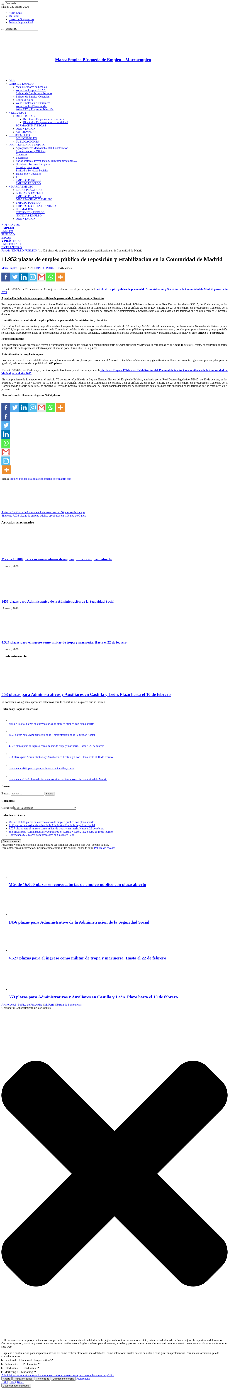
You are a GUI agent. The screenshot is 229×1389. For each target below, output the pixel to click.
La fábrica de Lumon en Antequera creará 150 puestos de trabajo (43, 512)
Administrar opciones (13, 1375)
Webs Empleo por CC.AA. (31, 90)
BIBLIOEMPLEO (19, 135)
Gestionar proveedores (65, 1375)
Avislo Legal (8, 1004)
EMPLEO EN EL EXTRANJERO (36, 205)
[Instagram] (32, 277)
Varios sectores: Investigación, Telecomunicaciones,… (46, 160)
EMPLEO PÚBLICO (28, 180)
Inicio (12, 80)
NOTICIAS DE (10, 226)
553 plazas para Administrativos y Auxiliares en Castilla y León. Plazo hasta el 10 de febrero (86, 694)
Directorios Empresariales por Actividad (45, 122)
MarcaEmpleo (9, 268)
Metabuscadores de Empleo (31, 86)
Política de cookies (104, 847)
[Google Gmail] (41, 277)
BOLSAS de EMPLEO (29, 192)
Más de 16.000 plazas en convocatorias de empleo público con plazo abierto (56, 559)
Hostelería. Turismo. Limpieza (33, 164)
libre (55, 478)
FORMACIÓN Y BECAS (31, 125)
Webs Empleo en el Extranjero (33, 102)
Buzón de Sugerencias (21, 19)
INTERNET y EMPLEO (30, 212)
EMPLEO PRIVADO (28, 183)
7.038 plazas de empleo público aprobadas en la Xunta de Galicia (43, 515)
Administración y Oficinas (30, 151)
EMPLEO (8, 233)
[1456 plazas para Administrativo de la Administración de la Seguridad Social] (12, 731)
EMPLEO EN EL (11, 246)
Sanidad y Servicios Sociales (32, 170)
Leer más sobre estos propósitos (96, 1375)
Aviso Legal (15, 12)
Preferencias (42, 1378)
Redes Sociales (24, 99)
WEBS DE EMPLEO (21, 83)
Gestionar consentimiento (16, 1385)
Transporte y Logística (28, 173)
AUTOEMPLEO (26, 131)
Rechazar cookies (23, 1378)
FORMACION (24, 209)
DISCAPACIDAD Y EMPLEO (34, 199)
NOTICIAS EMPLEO (29, 215)
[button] (114, 1174)
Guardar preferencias (63, 1378)
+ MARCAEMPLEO (21, 186)
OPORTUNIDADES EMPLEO (27, 144)
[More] (60, 277)
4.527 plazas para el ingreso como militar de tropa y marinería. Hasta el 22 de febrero (64, 642)
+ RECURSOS (17, 112)
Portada (5, 250)
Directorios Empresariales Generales (43, 119)
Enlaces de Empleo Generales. (33, 96)
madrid (62, 478)
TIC (18, 176)
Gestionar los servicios (39, 1375)
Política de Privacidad (30, 1004)
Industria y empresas (27, 167)
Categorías (7, 807)
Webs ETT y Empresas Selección (34, 109)
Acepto (6, 1378)
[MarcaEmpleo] (18, 74)
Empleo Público (18, 478)
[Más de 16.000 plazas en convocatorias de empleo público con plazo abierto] (12, 720)
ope (69, 478)
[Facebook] (5, 277)
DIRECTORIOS (25, 115)
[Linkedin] (23, 277)
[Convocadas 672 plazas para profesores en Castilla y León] (12, 764)
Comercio (21, 154)
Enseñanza (22, 157)
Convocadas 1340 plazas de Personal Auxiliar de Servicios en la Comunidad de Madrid (58, 779)
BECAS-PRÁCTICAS (29, 189)
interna (48, 478)
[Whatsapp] (50, 277)
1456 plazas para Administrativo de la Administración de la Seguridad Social (57, 601)
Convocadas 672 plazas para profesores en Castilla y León (41, 768)
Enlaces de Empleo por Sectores (34, 93)
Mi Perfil (14, 16)
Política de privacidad (21, 22)
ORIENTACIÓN (26, 128)
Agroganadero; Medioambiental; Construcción (42, 147)
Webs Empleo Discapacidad (31, 106)
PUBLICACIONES (27, 141)
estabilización (35, 478)
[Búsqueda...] (2, 4)
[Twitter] (14, 277)
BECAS (11, 239)
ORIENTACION (26, 218)
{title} (4, 1382)
